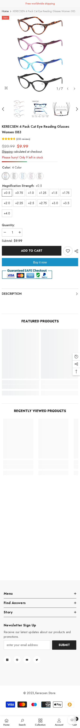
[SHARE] (75, 251)
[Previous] (67, 88)
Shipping (7, 152)
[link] (20, 386)
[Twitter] (36, 659)
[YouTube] (27, 659)
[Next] (74, 88)
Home (5, 11)
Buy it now (40, 262)
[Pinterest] (17, 659)
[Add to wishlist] (68, 251)
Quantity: (8, 225)
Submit (64, 645)
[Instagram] (7, 659)
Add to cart (31, 251)
